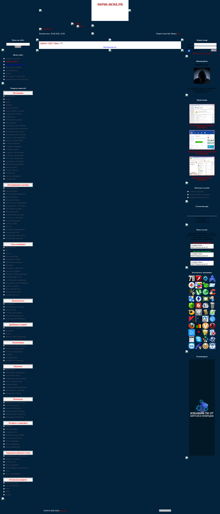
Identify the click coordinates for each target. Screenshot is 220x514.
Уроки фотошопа (12, 405)
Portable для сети (12, 295)
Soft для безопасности (14, 316)
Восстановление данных (15, 194)
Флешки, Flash (11, 167)
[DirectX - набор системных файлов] (205, 301)
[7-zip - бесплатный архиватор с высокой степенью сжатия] (191, 281)
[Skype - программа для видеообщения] (198, 342)
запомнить (195, 50)
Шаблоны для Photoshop (15, 414)
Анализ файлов (11, 188)
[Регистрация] (45, 29)
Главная (43, 43)
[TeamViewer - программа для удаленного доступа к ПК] (191, 349)
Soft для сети (10, 247)
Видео (7, 102)
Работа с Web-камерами (15, 138)
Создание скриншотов (14, 155)
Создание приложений (14, 152)
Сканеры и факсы (12, 143)
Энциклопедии (11, 384)
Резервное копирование (15, 229)
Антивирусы (10, 304)
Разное (8, 495)
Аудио (7, 99)
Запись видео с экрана (14, 111)
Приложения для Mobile (14, 435)
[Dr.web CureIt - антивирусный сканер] (191, 308)
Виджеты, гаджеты (12, 459)
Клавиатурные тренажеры (16, 378)
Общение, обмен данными (16, 274)
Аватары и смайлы (13, 259)
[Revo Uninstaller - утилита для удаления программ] (212, 335)
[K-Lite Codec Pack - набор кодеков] (212, 315)
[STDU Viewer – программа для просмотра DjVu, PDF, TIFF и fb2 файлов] (212, 342)
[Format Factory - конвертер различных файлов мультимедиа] (205, 308)
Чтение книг (10, 173)
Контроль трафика (12, 271)
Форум (8, 73)
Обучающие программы (15, 373)
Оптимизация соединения (16, 280)
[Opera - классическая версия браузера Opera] (212, 328)
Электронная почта (13, 292)
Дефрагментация (12, 200)
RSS (179, 34)
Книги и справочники (13, 381)
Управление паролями (14, 161)
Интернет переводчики (14, 349)
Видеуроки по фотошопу (15, 402)
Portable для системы (14, 238)
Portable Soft (10, 179)
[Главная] (75, 23)
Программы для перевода (16, 346)
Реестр (8, 227)
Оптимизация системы (14, 215)
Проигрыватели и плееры (15, 135)
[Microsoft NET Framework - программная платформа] (205, 321)
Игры (7, 492)
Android (8, 426)
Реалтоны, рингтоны (13, 438)
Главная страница (12, 59)
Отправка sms (11, 432)
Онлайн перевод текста (199, 197)
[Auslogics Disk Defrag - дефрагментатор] (198, 288)
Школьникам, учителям (14, 390)
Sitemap (63, 511)
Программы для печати (14, 132)
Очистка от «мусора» (14, 218)
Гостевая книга (11, 70)
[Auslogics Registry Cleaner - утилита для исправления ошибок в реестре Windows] (205, 288)
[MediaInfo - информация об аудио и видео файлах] (198, 321)
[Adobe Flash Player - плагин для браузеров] (198, 281)
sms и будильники (12, 447)
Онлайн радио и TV (13, 277)
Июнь (56, 43)
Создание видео (12, 149)
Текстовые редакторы (14, 158)
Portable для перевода (14, 360)
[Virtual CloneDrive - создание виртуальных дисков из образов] (205, 349)
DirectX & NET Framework (15, 337)
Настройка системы (13, 209)
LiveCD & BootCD (12, 486)
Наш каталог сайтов (13, 67)
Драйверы (9, 331)
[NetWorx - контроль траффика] (198, 328)
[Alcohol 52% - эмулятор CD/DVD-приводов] (212, 281)
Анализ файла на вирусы (199, 195)
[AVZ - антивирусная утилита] (191, 294)
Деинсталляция (11, 197)
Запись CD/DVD (12, 108)
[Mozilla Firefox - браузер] (191, 328)
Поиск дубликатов (12, 221)
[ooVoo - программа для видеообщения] (205, 328)
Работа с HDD (11, 223)
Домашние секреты (13, 393)
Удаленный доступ (12, 289)
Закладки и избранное (14, 268)
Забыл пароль (197, 53)
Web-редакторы (11, 256)
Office (7, 489)
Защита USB (10, 310)
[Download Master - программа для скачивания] (212, 301)
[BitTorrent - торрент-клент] (205, 294)
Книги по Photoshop (13, 408)
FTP (7, 250)
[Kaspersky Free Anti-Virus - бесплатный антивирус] (191, 321)
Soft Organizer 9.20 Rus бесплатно (202, 178)
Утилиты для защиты (13, 313)
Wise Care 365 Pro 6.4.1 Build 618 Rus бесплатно (202, 152)
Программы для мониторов (16, 129)
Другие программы (13, 176)
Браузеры (9, 265)
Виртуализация (11, 191)
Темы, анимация (12, 444)
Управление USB (12, 232)
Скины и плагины (12, 286)
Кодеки (8, 334)
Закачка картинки (196, 191)
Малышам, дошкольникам (16, 387)
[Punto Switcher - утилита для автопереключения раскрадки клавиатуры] (198, 335)
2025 (50, 43)
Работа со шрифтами (14, 140)
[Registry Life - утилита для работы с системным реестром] (205, 335)
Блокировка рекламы (14, 262)
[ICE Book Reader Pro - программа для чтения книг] (205, 315)
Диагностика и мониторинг (16, 203)
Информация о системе (15, 206)
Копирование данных (14, 120)
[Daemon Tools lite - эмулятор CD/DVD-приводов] (198, 301)
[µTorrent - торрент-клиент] (198, 294)
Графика (8, 105)
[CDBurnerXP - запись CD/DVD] (191, 301)
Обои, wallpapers (12, 465)
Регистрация (207, 53)
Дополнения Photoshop (14, 417)
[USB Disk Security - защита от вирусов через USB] (198, 349)
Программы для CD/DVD (15, 126)
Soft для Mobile (11, 429)
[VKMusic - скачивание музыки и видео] (212, 349)
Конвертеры (10, 117)
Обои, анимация (12, 441)
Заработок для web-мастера (17, 79)
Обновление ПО (12, 212)
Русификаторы (11, 358)
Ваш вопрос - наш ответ (15, 76)
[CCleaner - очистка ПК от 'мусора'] (212, 294)
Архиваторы (10, 96)
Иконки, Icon (10, 462)
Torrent (8, 253)
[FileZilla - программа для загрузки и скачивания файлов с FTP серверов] (198, 308)
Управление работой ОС (15, 235)
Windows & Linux (12, 483)
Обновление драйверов (15, 328)
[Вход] (80, 26)
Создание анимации (13, 146)
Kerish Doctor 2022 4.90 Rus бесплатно (202, 126)
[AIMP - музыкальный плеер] (205, 281)
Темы (7, 471)
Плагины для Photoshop (15, 411)
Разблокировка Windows (15, 319)
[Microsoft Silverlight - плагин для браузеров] (212, 321)
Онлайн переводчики (14, 352)
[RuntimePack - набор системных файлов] (191, 342)
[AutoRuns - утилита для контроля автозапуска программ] (212, 288)
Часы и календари (12, 474)
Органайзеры (10, 123)
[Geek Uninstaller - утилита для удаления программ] (212, 308)
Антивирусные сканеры (15, 307)
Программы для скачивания (16, 283)
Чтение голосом (11, 170)
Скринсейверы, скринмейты (16, 468)
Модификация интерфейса (16, 456)
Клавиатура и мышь (13, 114)
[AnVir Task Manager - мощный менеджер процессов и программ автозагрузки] (191, 288)
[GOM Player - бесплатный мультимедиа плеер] (191, 315)
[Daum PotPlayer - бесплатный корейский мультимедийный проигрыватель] (191, 335)
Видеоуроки (10, 369)
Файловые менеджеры (14, 164)
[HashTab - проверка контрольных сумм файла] (198, 315)
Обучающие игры (12, 375)
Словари (8, 354)
